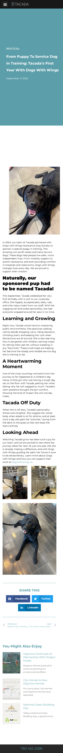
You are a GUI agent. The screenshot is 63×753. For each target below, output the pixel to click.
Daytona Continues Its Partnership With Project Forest (39, 657)
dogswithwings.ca (21, 462)
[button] (5, 4)
